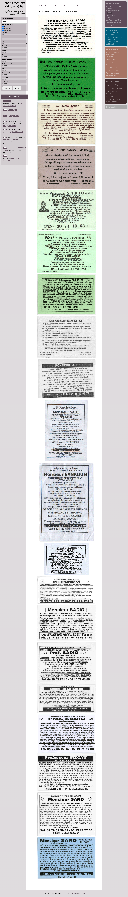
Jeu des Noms (111, 67)
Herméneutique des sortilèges (114, 24)
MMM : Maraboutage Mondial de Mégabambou (114, 39)
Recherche (111, 107)
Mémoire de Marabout (115, 65)
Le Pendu (109, 62)
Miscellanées (112, 81)
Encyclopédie (113, 3)
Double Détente (112, 59)
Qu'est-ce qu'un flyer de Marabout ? (115, 7)
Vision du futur (112, 76)
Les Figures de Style (113, 20)
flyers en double (16, 132)
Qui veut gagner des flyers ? (112, 53)
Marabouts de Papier (15, 4)
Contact (109, 96)
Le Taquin (110, 57)
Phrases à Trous (112, 70)
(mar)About (111, 94)
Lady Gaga (12, 110)
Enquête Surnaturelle (114, 88)
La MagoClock (111, 44)
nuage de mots (9, 126)
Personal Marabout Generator (113, 34)
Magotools (111, 30)
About (74, 893)
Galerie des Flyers (113, 12)
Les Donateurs (111, 91)
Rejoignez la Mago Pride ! (111, 16)
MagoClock (14, 116)
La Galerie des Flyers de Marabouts (49, 6)
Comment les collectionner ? (112, 85)
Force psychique (112, 73)
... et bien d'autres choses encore (113, 100)
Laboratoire (112, 49)
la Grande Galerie (10, 140)
